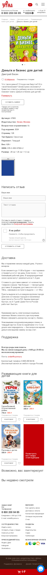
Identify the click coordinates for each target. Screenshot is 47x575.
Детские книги (22, 19)
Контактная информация (34, 514)
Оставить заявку (12, 102)
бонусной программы (23, 224)
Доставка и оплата (32, 511)
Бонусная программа (9, 536)
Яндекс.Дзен (6, 543)
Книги (12, 19)
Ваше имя (6, 193)
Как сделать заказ (32, 508)
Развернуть (7, 96)
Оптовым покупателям (33, 516)
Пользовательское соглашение (24, 560)
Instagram (5, 545)
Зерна (7, 4)
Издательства (30, 530)
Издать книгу (6, 527)
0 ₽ (30, 5)
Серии (27, 533)
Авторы (28, 527)
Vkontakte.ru (6, 548)
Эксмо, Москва (23, 122)
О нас (27, 519)
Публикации (29, 536)
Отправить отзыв (12, 246)
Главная (5, 19)
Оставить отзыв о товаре (11, 530)
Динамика (18, 564)
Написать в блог (8, 533)
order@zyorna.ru (15, 357)
